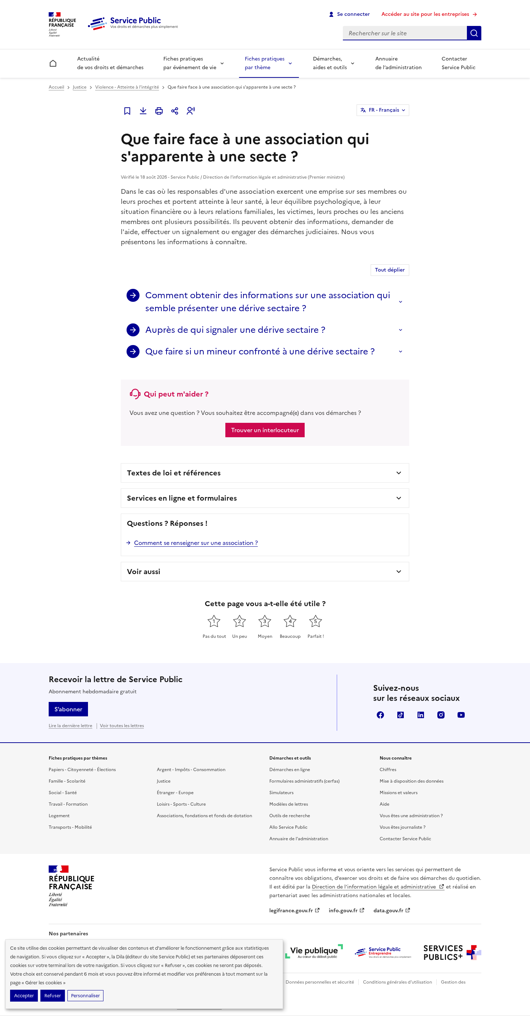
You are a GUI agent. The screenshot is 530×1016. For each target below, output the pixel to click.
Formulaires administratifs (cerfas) (304, 781)
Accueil (56, 87)
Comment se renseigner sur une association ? (196, 542)
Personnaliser (85, 995)
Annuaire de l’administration (398, 63)
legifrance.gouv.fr (291, 910)
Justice (80, 87)
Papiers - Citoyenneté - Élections (82, 769)
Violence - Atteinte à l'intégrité (127, 87)
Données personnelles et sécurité (320, 982)
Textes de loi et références (174, 472)
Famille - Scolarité (67, 781)
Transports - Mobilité (70, 827)
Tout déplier (390, 270)
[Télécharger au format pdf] (143, 110)
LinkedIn (421, 715)
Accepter (24, 995)
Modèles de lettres (288, 804)
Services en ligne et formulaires (182, 498)
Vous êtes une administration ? (411, 816)
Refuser (52, 995)
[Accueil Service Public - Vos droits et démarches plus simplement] (134, 30)
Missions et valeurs (399, 792)
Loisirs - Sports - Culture (181, 804)
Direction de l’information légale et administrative (374, 887)
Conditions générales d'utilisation (397, 982)
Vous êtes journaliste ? (402, 827)
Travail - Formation (68, 804)
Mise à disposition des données (411, 781)
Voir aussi (143, 571)
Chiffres (388, 769)
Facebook (380, 715)
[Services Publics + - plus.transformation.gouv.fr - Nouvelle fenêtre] (452, 952)
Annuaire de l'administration (298, 839)
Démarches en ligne (289, 769)
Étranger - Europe (175, 792)
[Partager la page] (174, 110)
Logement (59, 816)
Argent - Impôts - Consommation (191, 769)
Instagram (441, 715)
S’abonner (68, 709)
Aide (384, 804)
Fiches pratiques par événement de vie (189, 63)
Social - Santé (63, 792)
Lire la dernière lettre (70, 725)
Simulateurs (281, 792)
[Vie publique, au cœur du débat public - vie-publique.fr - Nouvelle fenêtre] (314, 952)
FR (384, 110)
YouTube (461, 715)
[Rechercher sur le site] (474, 33)
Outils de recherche (289, 816)
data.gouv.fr (388, 910)
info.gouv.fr (343, 910)
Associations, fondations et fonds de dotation (204, 816)
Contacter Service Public (459, 63)
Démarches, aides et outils (330, 63)
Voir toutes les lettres (122, 725)
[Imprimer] (159, 110)
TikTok (400, 715)
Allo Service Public (288, 827)
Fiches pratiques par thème (264, 63)
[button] (190, 110)
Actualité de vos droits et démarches (110, 63)
